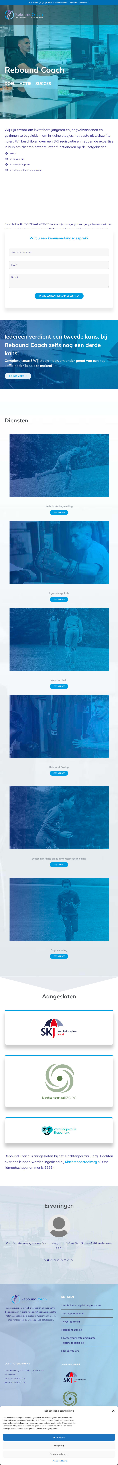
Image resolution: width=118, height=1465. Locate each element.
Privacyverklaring (60, 1461)
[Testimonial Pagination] (45, 1260)
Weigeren (59, 1445)
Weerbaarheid (71, 1321)
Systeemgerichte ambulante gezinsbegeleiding (79, 1340)
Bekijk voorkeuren (59, 1454)
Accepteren (59, 1437)
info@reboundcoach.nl (79, 2)
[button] (113, 1410)
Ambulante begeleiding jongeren (82, 1305)
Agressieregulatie (73, 1313)
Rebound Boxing (72, 1329)
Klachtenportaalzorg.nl (82, 1162)
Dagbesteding (71, 1350)
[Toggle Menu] (111, 15)
